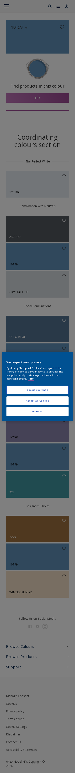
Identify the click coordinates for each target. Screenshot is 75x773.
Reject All (38, 411)
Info (31, 378)
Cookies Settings (37, 390)
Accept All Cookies (37, 400)
